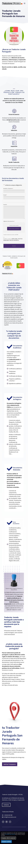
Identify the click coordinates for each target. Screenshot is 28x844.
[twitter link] (7, 822)
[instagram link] (3, 822)
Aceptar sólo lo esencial (8, 838)
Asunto (5, 204)
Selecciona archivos (14, 228)
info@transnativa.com (10, 817)
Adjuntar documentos (9, 221)
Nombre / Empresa (8, 188)
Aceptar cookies (6, 841)
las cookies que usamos (10, 834)
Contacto (6, 805)
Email (5, 195)
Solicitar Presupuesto (10, 764)
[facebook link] (10, 822)
